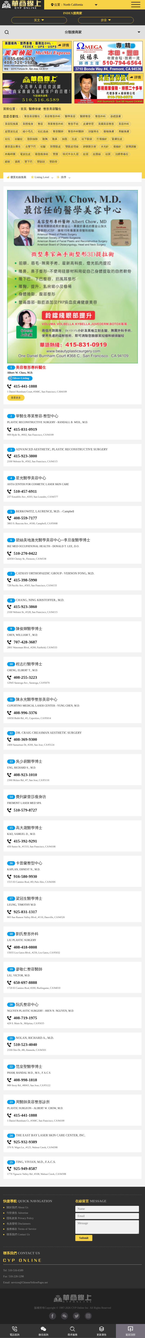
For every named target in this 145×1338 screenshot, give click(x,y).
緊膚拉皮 (117, 139)
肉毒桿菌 (10, 154)
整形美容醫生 (32, 116)
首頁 (23, 108)
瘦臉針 (117, 146)
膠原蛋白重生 (13, 146)
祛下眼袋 (87, 139)
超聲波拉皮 (11, 131)
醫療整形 (85, 116)
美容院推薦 (11, 124)
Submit (83, 1237)
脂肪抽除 (32, 139)
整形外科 (100, 116)
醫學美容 (70, 116)
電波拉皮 (25, 154)
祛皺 (43, 146)
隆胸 (45, 139)
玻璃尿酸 (131, 146)
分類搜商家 (73, 32)
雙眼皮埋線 (72, 146)
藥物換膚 (108, 131)
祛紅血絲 (43, 131)
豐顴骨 (53, 161)
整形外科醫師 (76, 131)
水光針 (105, 146)
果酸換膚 (124, 131)
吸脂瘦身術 (41, 154)
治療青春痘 (121, 154)
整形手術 (73, 124)
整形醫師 (58, 131)
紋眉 (85, 154)
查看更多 (16, 397)
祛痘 (7, 139)
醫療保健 (34, 108)
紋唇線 (97, 154)
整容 (40, 124)
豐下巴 (28, 161)
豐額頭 (41, 161)
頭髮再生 (93, 131)
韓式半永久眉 (71, 154)
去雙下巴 (30, 146)
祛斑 (108, 154)
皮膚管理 (88, 124)
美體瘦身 (28, 124)
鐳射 (7, 161)
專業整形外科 (55, 124)
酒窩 (17, 161)
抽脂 (64, 139)
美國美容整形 (106, 124)
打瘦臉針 (102, 139)
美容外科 (124, 124)
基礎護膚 (115, 116)
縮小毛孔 (28, 131)
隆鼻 (54, 139)
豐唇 (55, 154)
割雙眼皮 (55, 146)
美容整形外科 (52, 116)
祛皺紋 (19, 139)
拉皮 (74, 139)
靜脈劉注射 (89, 146)
